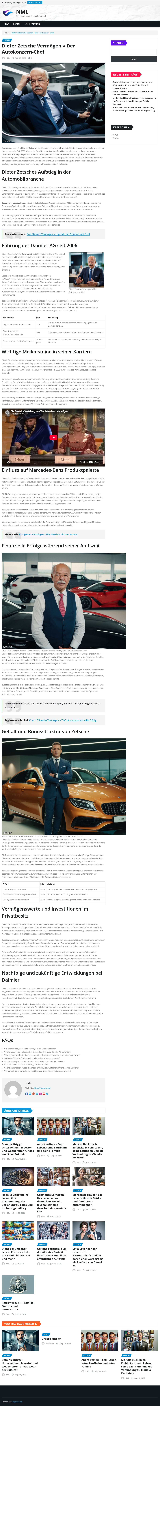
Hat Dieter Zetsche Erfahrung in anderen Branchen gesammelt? (32, 1058)
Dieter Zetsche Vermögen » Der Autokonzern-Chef (32, 33)
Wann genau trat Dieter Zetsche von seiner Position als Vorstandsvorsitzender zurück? (42, 1055)
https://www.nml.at (42, 1088)
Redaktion (50, 1343)
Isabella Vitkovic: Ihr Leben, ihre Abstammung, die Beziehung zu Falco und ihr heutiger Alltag (17, 1201)
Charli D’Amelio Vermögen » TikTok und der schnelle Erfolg (62, 720)
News (6, 24)
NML (22, 11)
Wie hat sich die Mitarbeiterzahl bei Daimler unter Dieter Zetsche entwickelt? (37, 1071)
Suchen (118, 43)
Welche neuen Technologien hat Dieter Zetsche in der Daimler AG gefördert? (37, 1052)
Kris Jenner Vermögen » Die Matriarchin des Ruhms (48, 534)
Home (6, 33)
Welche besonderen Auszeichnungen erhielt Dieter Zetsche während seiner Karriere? (41, 1068)
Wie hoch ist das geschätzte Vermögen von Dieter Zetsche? (30, 1048)
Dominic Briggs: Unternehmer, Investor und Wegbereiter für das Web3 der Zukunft (18, 1149)
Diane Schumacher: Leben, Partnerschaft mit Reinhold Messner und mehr (16, 1253)
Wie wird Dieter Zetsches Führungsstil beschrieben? (26, 1064)
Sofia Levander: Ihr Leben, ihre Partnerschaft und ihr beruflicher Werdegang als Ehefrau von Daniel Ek (88, 1257)
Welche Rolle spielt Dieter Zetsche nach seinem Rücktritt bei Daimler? (34, 1061)
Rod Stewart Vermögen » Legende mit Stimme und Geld (58, 234)
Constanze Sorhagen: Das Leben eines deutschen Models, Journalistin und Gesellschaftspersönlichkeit (52, 1203)
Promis (16, 24)
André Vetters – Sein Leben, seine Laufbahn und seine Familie (52, 1147)
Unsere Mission (32, 24)
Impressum (17, 1401)
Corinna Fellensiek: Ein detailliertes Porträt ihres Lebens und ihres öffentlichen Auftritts (52, 1253)
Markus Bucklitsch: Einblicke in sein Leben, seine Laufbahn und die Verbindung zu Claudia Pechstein (88, 1150)
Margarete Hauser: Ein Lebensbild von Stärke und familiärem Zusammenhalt (87, 1199)
